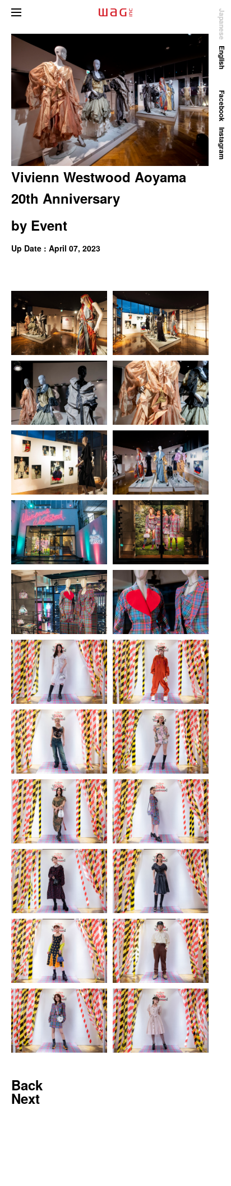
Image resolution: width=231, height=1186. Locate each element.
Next (25, 1098)
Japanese (222, 24)
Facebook (222, 106)
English (222, 57)
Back (27, 1084)
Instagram (222, 143)
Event (49, 225)
